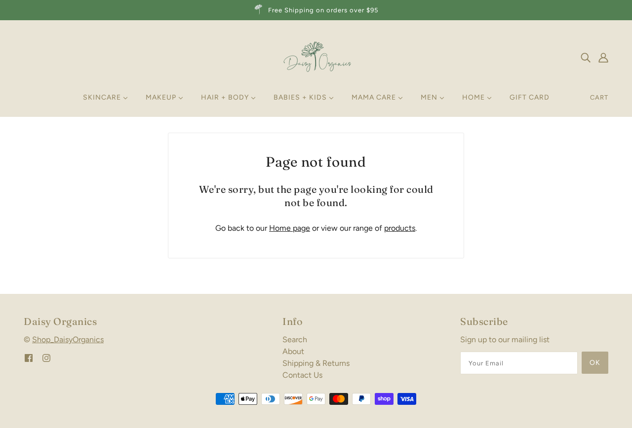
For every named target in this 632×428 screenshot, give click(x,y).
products (399, 228)
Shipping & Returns (316, 363)
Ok (595, 362)
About (293, 351)
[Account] (603, 57)
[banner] (316, 56)
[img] (585, 57)
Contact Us (302, 375)
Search (294, 339)
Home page (289, 228)
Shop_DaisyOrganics (68, 339)
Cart (599, 97)
